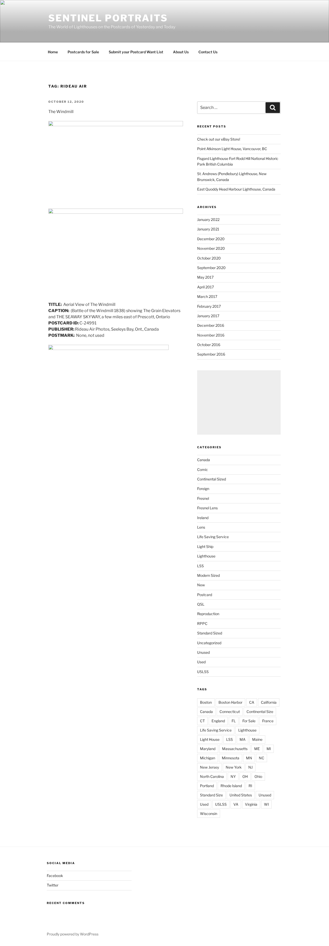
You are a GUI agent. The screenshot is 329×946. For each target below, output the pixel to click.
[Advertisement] (239, 402)
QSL (200, 604)
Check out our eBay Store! (218, 139)
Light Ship (205, 546)
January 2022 (208, 219)
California (269, 702)
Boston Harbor (230, 702)
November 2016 (210, 335)
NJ (250, 767)
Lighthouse (206, 556)
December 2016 (210, 325)
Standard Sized (209, 633)
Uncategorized (209, 643)
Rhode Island (231, 786)
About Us (181, 52)
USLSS (203, 671)
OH (245, 776)
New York (234, 767)
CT (202, 721)
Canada (203, 460)
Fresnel (203, 498)
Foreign (203, 488)
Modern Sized (208, 575)
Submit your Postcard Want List (136, 52)
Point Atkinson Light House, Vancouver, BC (232, 149)
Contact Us (207, 52)
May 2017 (205, 277)
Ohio (258, 776)
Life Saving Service (213, 537)
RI (250, 786)
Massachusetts (235, 748)
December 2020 (211, 239)
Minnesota (230, 758)
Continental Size (259, 711)
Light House (210, 739)
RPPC (202, 623)
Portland (207, 786)
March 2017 (207, 296)
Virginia (251, 804)
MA (242, 739)
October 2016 (208, 344)
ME (257, 748)
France (267, 721)
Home (53, 52)
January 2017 (208, 316)
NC (261, 758)
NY (233, 776)
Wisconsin (208, 813)
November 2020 (211, 248)
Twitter (52, 885)
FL (234, 721)
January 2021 (208, 229)
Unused (203, 652)
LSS (200, 566)
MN (249, 758)
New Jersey (209, 767)
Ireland (202, 517)
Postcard (204, 594)
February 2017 (209, 306)
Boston (206, 702)
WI (266, 804)
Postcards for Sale (83, 52)
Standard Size (211, 795)
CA (251, 702)
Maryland (207, 748)
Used (201, 662)
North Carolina (212, 776)
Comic (202, 469)
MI (269, 748)
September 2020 (211, 267)
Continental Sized (211, 479)
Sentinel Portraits (108, 18)
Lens (201, 527)
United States (241, 795)
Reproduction (208, 614)
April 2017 (205, 287)
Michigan (207, 758)
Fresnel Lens (207, 508)
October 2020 (209, 258)
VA (235, 804)
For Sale (248, 721)
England (218, 721)
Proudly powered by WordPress (72, 934)
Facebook (55, 875)
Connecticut (230, 711)
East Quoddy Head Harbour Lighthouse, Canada (236, 189)
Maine (257, 739)
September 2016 (211, 354)
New (201, 585)
